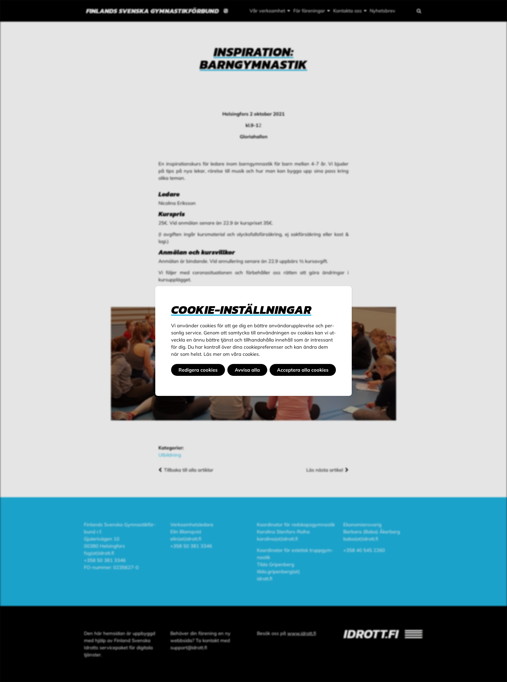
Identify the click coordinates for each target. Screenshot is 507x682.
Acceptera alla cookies (302, 370)
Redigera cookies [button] (198, 370)
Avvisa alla (247, 370)
